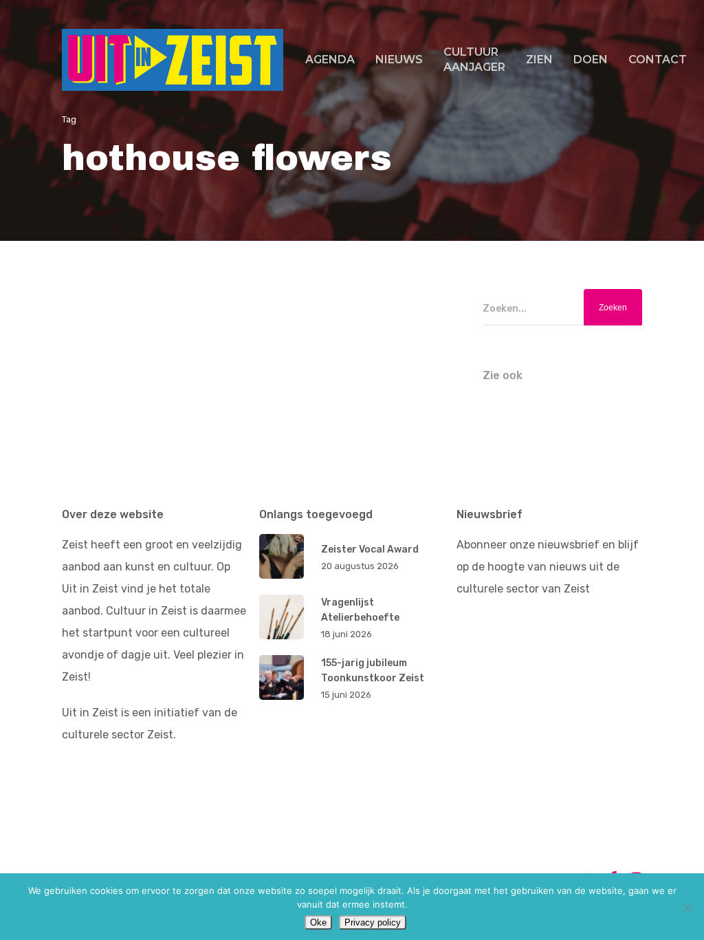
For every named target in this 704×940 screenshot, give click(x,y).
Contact (657, 59)
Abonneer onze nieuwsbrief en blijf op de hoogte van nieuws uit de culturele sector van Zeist (547, 566)
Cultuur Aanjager (474, 59)
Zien (539, 59)
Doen (590, 59)
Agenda (330, 59)
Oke (318, 922)
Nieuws (399, 59)
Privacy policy (372, 922)
